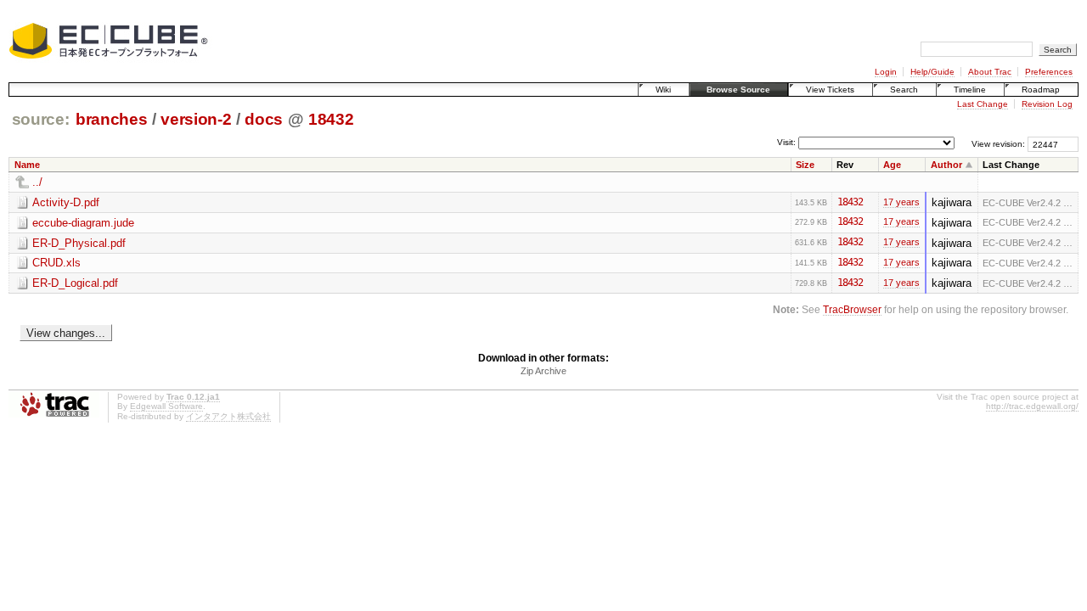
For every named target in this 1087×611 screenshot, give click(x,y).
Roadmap (1041, 89)
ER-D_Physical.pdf (79, 243)
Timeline (970, 89)
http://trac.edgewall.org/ (1032, 406)
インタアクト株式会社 (228, 416)
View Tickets (830, 89)
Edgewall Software (166, 406)
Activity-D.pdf (65, 202)
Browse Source (738, 89)
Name (27, 165)
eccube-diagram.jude (83, 222)
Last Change (982, 104)
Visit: (786, 143)
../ (37, 182)
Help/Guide (932, 71)
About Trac (989, 71)
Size (805, 165)
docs (264, 119)
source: (41, 119)
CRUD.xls (56, 262)
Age (892, 165)
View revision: (998, 144)
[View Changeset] (870, 202)
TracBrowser (852, 309)
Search (904, 89)
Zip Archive (543, 371)
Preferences (1049, 71)
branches (111, 119)
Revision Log (1047, 104)
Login (886, 71)
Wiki (663, 89)
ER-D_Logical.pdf (75, 283)
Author (946, 165)
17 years (901, 202)
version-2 (196, 119)
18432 (330, 119)
